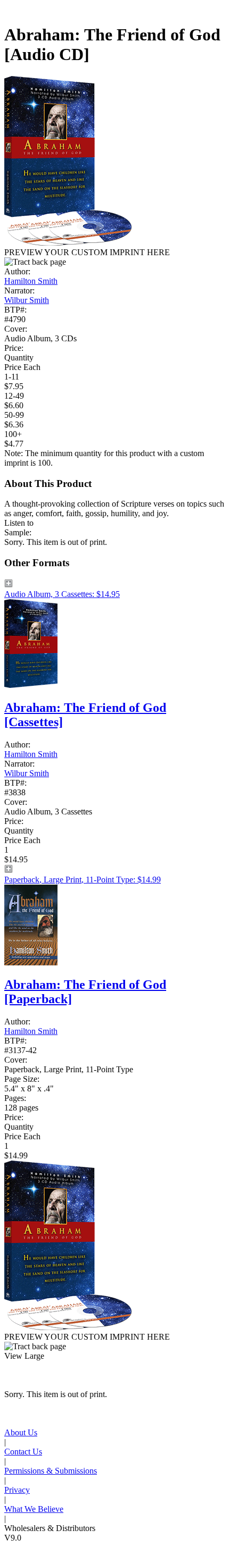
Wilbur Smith (26, 300)
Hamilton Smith (31, 280)
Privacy (17, 1489)
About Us (20, 1432)
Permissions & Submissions (50, 1470)
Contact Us (23, 1451)
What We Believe (33, 1509)
